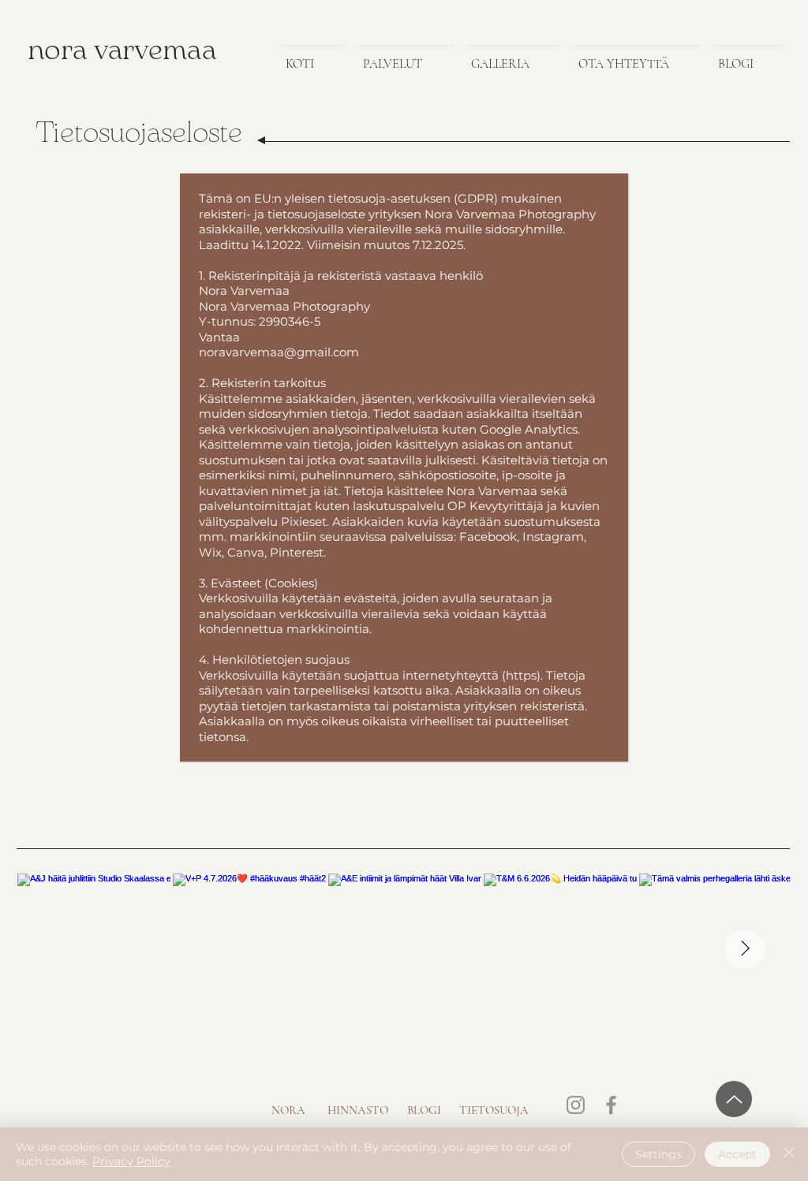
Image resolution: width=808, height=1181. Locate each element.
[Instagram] (575, 1105)
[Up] (734, 1099)
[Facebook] (611, 1105)
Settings (658, 1154)
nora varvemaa (122, 52)
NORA (288, 1110)
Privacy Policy (131, 1161)
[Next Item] (745, 949)
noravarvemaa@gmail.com (279, 352)
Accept (737, 1154)
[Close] (789, 1154)
